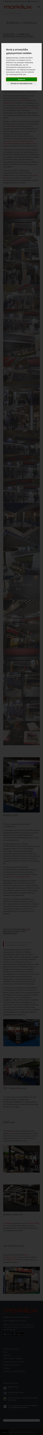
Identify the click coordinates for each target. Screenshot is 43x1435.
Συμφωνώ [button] (21, 79)
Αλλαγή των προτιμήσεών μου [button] (21, 83)
